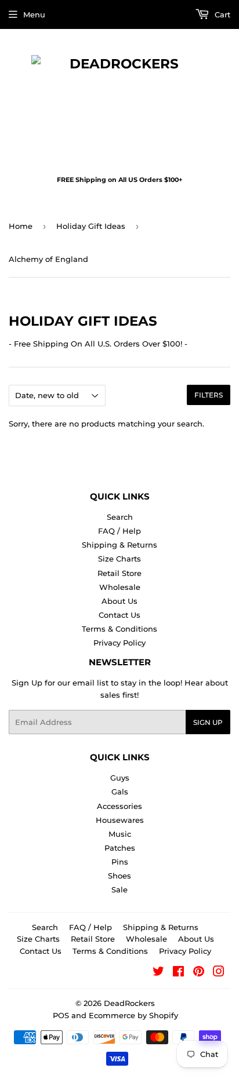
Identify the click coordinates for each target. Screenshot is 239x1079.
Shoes (119, 875)
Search (120, 517)
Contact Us (119, 614)
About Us (119, 601)
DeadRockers (129, 1003)
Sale (119, 889)
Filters (208, 395)
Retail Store (119, 573)
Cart (221, 14)
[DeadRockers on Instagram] (218, 973)
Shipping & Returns (119, 544)
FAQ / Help (119, 530)
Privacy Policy (119, 642)
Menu (34, 14)
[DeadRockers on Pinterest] (199, 973)
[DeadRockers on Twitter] (158, 973)
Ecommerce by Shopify (133, 1015)
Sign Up (208, 722)
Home (20, 226)
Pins (119, 861)
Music (119, 834)
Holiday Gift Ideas (90, 226)
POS (61, 1015)
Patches (119, 847)
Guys (119, 777)
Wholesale (119, 587)
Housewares (120, 820)
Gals (119, 791)
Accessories (119, 806)
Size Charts (119, 558)
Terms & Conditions (119, 628)
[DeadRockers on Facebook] (178, 973)
